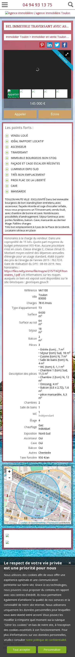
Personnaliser (52, 649)
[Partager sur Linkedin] (49, 44)
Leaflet (24, 522)
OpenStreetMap (38, 522)
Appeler (20, 114)
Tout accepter (21, 649)
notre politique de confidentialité (46, 640)
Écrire (55, 114)
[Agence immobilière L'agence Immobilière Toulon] (37, 13)
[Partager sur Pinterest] (42, 44)
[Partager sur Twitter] (57, 44)
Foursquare (52, 522)
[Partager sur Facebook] (64, 44)
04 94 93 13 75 (37, 4)
